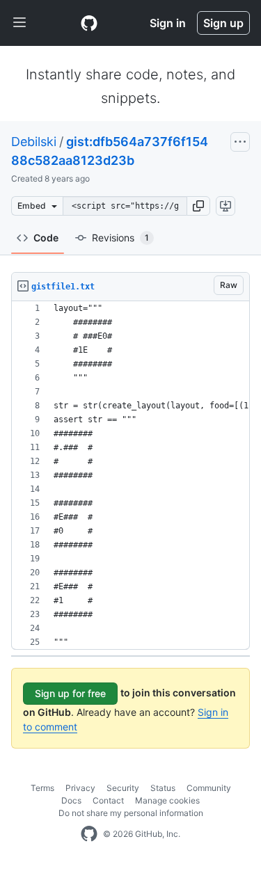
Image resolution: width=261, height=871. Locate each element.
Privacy (80, 788)
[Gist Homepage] (89, 23)
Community (209, 788)
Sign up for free (70, 693)
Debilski (33, 141)
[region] (130, 475)
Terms (42, 788)
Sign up (223, 23)
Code (45, 237)
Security (122, 788)
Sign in (168, 23)
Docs (71, 800)
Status (162, 788)
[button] (198, 206)
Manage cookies (167, 800)
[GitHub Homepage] (89, 834)
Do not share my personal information (130, 813)
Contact (108, 800)
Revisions (120, 237)
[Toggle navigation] (19, 23)
